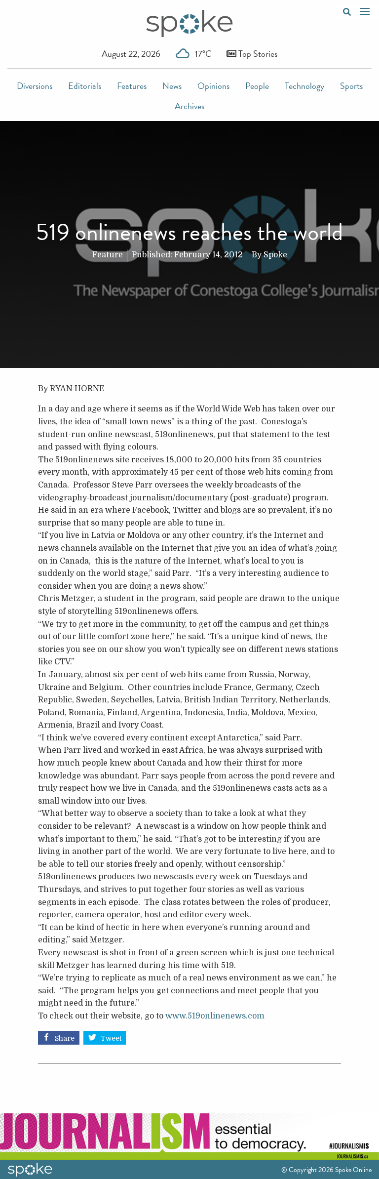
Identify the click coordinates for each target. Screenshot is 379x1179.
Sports (351, 85)
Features (132, 85)
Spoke (275, 254)
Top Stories (256, 53)
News (172, 85)
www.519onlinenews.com (215, 1016)
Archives (189, 106)
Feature (107, 254)
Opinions (213, 85)
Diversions (34, 85)
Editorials (84, 85)
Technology (304, 85)
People (257, 85)
